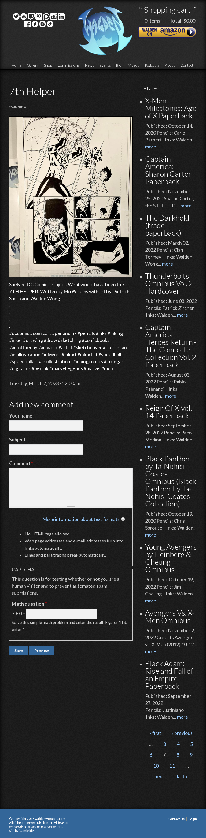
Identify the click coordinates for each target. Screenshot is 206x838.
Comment (21, 463)
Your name (20, 416)
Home (16, 65)
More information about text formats (81, 519)
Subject (17, 439)
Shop (48, 65)
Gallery (33, 65)
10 (156, 766)
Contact (186, 65)
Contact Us (176, 819)
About (170, 65)
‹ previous (182, 733)
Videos (133, 65)
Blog (119, 65)
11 (172, 766)
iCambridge (27, 831)
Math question (29, 604)
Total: (176, 21)
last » (182, 776)
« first (155, 733)
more (150, 147)
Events (105, 65)
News (89, 65)
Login (193, 819)
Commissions (68, 65)
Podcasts (152, 65)
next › (160, 776)
